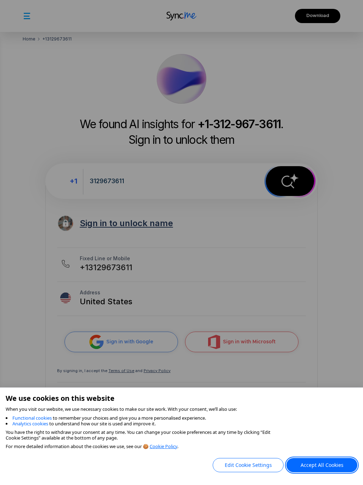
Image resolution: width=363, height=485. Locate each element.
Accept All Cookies (322, 465)
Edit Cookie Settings (248, 465)
